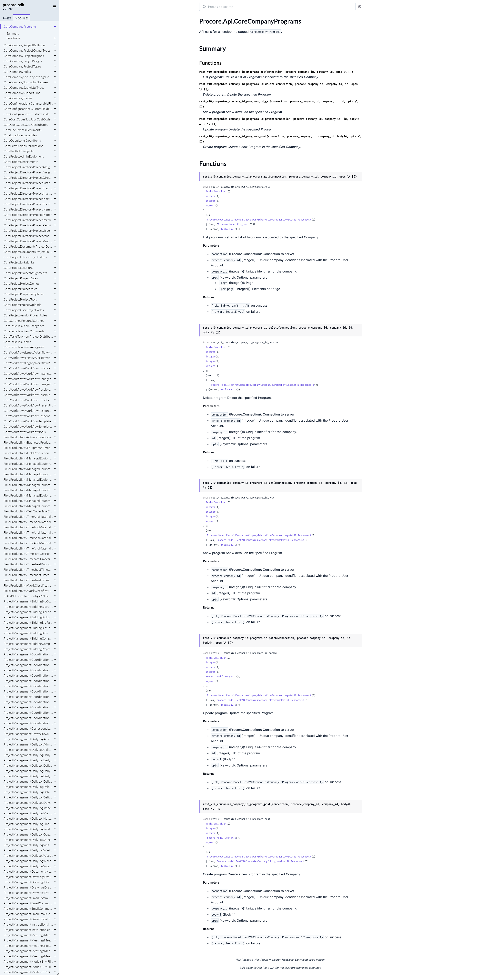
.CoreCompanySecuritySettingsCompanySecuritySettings (28, 77)
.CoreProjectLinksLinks (18, 262)
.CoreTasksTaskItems (17, 342)
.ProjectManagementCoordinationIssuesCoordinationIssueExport (28, 681)
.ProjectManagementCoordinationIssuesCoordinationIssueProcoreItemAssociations (28, 697)
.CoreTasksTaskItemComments (24, 331)
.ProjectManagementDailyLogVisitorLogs (28, 845)
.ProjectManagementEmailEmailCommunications (28, 914)
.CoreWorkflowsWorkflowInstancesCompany (28, 368)
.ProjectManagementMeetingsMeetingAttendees (28, 935)
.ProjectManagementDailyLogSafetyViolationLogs (28, 840)
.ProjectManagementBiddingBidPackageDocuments (28, 622)
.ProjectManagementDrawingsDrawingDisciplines (28, 882)
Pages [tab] (7, 18)
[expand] (55, 26)
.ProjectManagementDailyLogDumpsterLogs (28, 803)
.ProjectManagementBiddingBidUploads (28, 628)
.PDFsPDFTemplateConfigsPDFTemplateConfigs (28, 596)
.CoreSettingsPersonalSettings (23, 321)
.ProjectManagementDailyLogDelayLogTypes (28, 787)
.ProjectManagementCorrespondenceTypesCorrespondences (28, 728)
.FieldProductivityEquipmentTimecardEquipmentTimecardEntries (28, 448)
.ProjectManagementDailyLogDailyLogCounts (28, 771)
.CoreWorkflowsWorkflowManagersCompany (28, 379)
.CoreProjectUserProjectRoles (23, 310)
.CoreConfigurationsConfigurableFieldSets (28, 103)
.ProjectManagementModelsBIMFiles (28, 967)
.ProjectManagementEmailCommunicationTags (28, 898)
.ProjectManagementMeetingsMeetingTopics (28, 951)
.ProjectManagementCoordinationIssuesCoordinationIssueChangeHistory (28, 670)
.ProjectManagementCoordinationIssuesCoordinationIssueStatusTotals (28, 712)
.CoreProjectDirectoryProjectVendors (28, 241)
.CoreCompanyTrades (17, 98)
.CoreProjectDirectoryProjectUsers (27, 230)
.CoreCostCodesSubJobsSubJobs (25, 125)
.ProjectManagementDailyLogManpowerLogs (28, 813)
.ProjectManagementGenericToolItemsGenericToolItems (28, 919)
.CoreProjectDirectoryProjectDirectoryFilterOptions (28, 178)
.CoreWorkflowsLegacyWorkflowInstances (28, 358)
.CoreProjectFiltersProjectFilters (25, 257)
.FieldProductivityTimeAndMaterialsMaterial (28, 516)
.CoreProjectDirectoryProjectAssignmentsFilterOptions (28, 172)
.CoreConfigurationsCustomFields (26, 114)
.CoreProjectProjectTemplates (23, 294)
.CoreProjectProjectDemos (21, 283)
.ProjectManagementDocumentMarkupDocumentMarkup (28, 871)
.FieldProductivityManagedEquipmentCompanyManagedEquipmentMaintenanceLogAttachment (28, 458)
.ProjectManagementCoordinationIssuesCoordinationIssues (28, 723)
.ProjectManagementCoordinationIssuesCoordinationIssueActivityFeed (28, 660)
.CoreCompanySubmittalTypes (23, 87)
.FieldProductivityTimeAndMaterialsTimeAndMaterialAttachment (28, 522)
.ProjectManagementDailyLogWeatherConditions (28, 855)
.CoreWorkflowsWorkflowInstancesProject (28, 373)
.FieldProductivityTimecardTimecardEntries (28, 559)
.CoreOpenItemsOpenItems (22, 140)
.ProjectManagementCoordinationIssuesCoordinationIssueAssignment (28, 665)
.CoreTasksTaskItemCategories (23, 326)
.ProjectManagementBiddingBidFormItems (28, 607)
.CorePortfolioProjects (18, 151)
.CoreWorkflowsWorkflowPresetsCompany (28, 400)
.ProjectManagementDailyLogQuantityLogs (28, 834)
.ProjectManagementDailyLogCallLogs (28, 750)
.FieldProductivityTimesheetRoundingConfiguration (28, 564)
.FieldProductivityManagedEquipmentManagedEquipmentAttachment (28, 495)
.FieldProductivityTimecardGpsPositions (28, 554)
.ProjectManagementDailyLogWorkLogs (28, 866)
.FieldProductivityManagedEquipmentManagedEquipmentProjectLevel (28, 506)
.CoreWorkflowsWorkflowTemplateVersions (28, 421)
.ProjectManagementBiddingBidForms (28, 617)
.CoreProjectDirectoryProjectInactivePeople (28, 188)
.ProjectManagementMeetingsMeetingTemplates (28, 946)
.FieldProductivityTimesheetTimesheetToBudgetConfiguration (28, 569)
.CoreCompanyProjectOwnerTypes (26, 50)
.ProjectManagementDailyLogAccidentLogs (28, 739)
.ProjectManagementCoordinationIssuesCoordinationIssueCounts (28, 675)
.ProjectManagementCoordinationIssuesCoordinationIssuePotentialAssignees (28, 691)
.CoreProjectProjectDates (20, 278)
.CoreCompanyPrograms (19, 26)
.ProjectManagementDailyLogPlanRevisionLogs (28, 824)
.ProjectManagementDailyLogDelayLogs (28, 792)
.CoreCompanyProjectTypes (22, 66)
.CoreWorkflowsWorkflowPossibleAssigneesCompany (28, 389)
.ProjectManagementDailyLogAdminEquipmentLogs (28, 744)
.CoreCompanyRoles (17, 72)
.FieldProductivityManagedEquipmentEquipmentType (28, 490)
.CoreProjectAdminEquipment (23, 156)
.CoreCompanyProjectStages (22, 61)
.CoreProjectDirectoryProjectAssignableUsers (28, 167)
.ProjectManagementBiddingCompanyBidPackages (28, 644)
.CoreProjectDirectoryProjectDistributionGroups (28, 183)
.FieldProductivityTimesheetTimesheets (28, 575)
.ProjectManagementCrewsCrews (26, 734)
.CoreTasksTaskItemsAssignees (23, 347)
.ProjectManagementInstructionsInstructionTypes (28, 924)
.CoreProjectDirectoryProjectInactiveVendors (28, 199)
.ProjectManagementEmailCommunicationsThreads (28, 908)
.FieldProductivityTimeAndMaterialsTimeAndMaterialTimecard (28, 548)
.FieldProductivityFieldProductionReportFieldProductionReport (28, 453)
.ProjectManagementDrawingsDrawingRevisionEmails (28, 887)
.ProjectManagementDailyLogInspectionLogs (28, 808)
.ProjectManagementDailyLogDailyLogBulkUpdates (28, 760)
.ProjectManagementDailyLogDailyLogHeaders (28, 776)
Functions (13, 38)
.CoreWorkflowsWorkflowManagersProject (28, 384)
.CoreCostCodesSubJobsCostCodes (27, 119)
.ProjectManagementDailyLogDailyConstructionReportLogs (28, 755)
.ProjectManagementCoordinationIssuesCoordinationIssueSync (28, 718)
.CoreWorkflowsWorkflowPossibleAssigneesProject (28, 395)
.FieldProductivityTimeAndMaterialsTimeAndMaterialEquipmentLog (28, 532)
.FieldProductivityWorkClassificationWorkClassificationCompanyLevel (28, 585)
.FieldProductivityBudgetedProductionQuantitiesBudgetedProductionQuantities (28, 442)
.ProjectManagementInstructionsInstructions (28, 930)
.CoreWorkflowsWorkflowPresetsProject (28, 405)
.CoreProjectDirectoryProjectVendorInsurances (28, 236)
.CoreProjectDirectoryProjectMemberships (28, 209)
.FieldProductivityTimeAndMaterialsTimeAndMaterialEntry (28, 527)
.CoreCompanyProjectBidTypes (24, 45)
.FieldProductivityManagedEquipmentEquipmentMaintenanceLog (28, 474)
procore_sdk (13, 4)
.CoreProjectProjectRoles (20, 289)
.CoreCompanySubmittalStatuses (25, 82)
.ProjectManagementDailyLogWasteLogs (28, 850)
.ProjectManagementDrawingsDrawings (28, 893)
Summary (12, 33)
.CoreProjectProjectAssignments (25, 273)
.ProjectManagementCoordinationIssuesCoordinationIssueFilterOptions (28, 686)
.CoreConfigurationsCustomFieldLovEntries (28, 109)
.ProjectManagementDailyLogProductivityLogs (28, 829)
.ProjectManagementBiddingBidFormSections (28, 612)
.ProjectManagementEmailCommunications (28, 903)
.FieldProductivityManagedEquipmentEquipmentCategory (28, 464)
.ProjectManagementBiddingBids (25, 633)
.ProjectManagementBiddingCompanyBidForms (28, 638)
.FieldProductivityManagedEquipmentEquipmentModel (28, 485)
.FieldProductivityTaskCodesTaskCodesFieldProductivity (28, 511)
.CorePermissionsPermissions (23, 146)
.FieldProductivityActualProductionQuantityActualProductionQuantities (28, 437)
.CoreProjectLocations (18, 268)
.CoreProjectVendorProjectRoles (25, 315)
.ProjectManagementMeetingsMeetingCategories (28, 940)
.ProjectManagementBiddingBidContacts (28, 601)
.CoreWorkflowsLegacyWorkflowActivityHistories (28, 352)
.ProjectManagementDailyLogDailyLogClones (28, 765)
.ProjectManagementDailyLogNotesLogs (28, 818)
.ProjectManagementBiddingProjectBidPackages (28, 649)
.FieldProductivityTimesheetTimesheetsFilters (28, 580)
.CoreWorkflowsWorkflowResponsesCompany (28, 411)
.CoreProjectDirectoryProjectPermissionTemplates (28, 220)
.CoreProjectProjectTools (20, 299)
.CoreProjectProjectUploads (22, 305)
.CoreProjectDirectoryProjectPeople (27, 215)
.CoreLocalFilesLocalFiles (20, 135)
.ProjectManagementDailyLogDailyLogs (28, 781)
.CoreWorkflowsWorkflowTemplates (27, 426)
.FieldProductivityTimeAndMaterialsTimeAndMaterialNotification (28, 538)
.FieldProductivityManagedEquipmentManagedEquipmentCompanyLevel (28, 501)
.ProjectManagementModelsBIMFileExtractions (28, 961)
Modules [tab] (21, 18)
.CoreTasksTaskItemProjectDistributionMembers (28, 336)
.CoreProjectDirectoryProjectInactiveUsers (28, 193)
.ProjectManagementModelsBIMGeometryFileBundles (28, 972)
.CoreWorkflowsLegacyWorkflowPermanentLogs (28, 363)
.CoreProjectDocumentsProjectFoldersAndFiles (28, 252)
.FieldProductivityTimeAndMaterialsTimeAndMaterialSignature (28, 543)
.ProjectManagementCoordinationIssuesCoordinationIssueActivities (28, 654)
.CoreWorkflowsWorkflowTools (24, 432)
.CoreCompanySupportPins (21, 93)
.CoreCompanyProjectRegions (23, 56)
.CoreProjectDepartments (20, 162)
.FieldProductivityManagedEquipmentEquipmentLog (28, 469)
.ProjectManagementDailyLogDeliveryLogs (28, 797)
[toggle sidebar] (54, 6)
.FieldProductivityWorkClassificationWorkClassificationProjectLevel (28, 591)
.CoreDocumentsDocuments (22, 130)
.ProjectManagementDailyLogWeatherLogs (28, 861)
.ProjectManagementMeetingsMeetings (28, 956)
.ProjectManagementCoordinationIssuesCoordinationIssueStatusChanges (28, 707)
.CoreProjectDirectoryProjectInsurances (28, 204)
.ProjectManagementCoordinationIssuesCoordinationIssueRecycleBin (28, 702)
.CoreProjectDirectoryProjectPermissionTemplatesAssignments (28, 225)
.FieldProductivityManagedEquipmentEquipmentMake (28, 479)
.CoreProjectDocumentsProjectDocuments (28, 246)
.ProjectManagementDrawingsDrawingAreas (28, 877)
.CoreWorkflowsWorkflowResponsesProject (28, 416)
